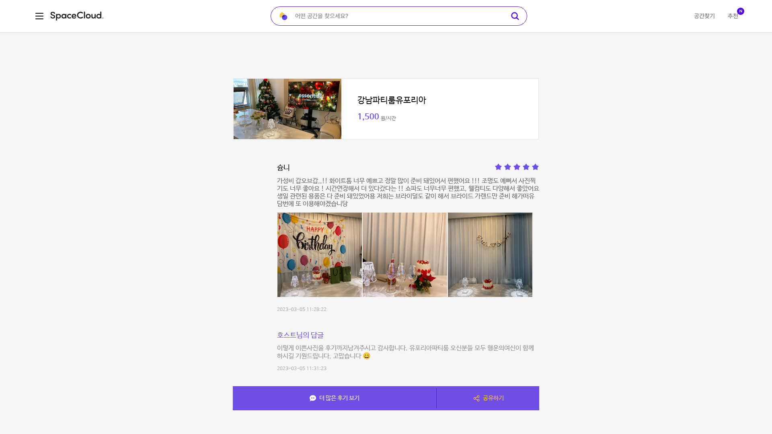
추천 (733, 16)
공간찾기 (704, 16)
